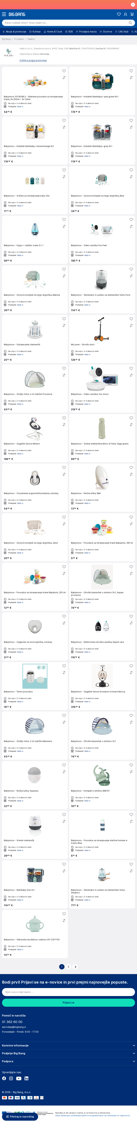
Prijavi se (68, 1002)
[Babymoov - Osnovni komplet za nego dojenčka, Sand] (35, 537)
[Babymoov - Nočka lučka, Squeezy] (35, 785)
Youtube (18, 1078)
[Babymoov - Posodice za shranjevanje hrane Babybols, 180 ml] (102, 537)
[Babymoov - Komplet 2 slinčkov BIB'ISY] (102, 785)
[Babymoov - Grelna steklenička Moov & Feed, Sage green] (102, 438)
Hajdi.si (20, 106)
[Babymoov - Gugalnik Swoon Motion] (35, 438)
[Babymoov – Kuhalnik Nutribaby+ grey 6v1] (102, 141)
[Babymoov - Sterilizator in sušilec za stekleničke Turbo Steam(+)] (102, 884)
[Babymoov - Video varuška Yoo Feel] (102, 240)
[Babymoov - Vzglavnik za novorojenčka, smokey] (35, 636)
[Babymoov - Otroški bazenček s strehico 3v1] (102, 736)
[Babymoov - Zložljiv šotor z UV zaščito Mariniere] (35, 736)
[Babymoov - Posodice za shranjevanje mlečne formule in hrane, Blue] (102, 835)
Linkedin (26, 1078)
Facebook (4, 1078)
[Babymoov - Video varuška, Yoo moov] (102, 388)
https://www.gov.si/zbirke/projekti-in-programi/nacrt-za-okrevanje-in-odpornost (92, 1115)
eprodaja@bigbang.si (14, 1027)
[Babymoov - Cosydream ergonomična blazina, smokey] (35, 488)
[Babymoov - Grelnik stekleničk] (35, 835)
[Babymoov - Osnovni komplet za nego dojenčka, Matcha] (35, 289)
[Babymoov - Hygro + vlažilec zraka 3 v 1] (35, 240)
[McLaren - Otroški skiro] (102, 339)
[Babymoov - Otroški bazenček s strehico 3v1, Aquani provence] (102, 587)
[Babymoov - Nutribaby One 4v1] (35, 884)
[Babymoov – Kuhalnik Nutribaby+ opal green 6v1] (102, 91)
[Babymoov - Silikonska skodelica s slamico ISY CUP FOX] (35, 934)
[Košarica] (132, 14)
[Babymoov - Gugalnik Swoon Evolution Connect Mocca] (102, 686)
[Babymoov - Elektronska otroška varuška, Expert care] (102, 636)
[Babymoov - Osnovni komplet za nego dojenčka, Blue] (102, 190)
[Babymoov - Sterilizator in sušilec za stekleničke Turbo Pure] (102, 289)
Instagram (11, 1078)
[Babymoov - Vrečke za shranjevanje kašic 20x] (35, 190)
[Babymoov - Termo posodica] (35, 686)
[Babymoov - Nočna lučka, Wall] (102, 488)
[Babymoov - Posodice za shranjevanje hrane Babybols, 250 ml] (35, 587)
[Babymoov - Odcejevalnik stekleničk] (35, 339)
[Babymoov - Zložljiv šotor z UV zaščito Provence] (35, 388)
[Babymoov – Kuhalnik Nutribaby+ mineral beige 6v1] (35, 141)
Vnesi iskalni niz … (26, 22)
